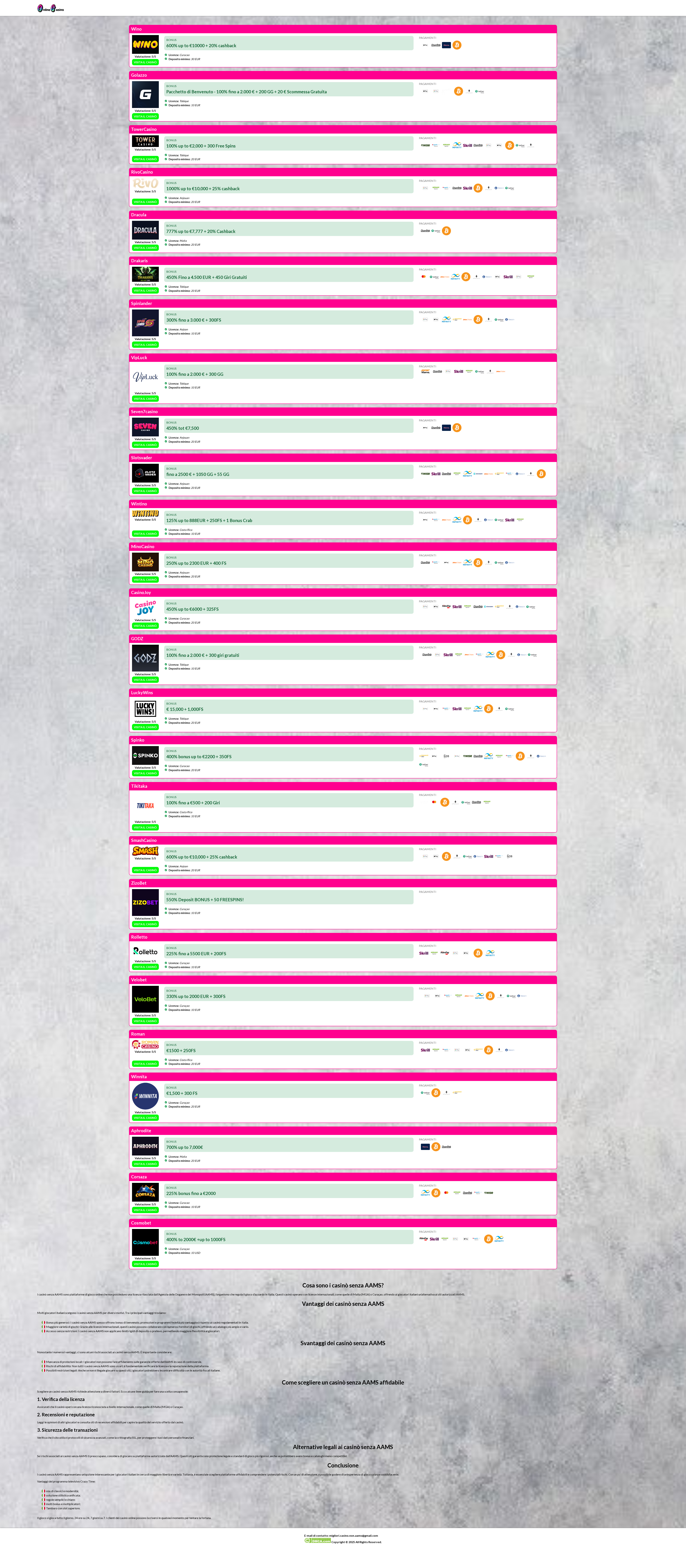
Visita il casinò (145, 62)
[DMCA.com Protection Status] (317, 1542)
